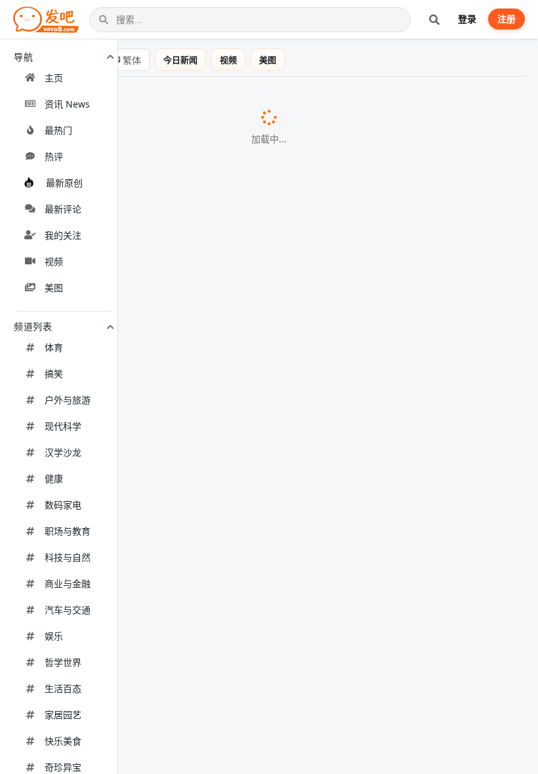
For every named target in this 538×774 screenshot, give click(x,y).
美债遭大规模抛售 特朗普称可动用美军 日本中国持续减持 (156, 763)
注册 (506, 18)
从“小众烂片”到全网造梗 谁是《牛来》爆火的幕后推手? (150, 506)
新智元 (214, 134)
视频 (228, 60)
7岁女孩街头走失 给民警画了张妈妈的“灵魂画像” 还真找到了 (163, 201)
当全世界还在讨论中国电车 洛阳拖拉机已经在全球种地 (149, 576)
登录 (467, 18)
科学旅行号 (351, 644)
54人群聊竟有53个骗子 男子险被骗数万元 (119, 695)
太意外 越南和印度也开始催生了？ (102, 235)
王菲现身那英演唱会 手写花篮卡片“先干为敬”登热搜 (143, 729)
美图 (267, 60)
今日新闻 (180, 60)
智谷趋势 (213, 235)
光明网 (330, 201)
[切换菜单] (23, 75)
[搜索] (434, 20)
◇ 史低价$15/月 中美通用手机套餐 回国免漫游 (131, 540)
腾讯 (331, 338)
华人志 (303, 168)
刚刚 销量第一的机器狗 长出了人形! (105, 133)
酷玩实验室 (311, 576)
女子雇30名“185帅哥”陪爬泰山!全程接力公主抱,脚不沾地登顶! (165, 338)
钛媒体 (321, 473)
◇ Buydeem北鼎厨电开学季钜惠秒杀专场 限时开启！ (148, 302)
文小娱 (290, 729)
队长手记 (262, 439)
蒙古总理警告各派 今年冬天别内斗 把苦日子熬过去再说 (150, 609)
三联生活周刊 (317, 507)
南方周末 (268, 269)
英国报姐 (334, 372)
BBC (303, 100)
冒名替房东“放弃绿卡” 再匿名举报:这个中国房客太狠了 (149, 167)
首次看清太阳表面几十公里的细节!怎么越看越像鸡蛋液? (151, 99)
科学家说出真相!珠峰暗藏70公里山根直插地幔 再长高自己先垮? (169, 643)
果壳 (211, 406)
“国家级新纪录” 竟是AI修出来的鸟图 (106, 405)
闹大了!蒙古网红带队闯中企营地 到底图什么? (127, 439)
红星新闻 (320, 763)
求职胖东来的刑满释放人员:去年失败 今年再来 (130, 268)
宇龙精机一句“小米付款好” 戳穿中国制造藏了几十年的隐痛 (158, 473)
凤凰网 (306, 610)
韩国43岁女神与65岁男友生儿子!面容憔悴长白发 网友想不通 (162, 371)
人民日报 (247, 696)
